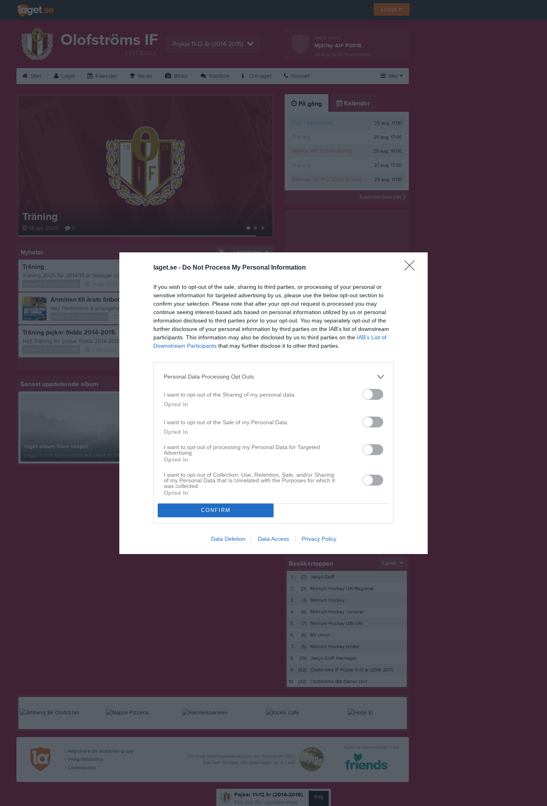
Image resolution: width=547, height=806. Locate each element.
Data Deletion (228, 539)
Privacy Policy (319, 539)
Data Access (273, 539)
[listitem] (273, 377)
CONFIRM (216, 510)
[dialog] (273, 403)
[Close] (412, 268)
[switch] (372, 394)
